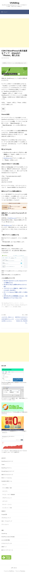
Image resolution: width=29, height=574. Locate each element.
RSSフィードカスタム (6, 477)
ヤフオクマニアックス (6, 543)
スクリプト (5, 491)
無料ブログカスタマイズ (7, 474)
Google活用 (4, 514)
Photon (12, 304)
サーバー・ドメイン (19, 303)
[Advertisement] (14, 32)
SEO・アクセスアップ (6, 521)
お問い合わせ (14, 567)
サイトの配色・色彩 (7, 487)
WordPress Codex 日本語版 (7, 536)
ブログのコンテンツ (6, 517)
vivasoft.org (4, 533)
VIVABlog (14, 3)
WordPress (11, 571)
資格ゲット (4, 546)
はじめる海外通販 (5, 540)
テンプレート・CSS (7, 507)
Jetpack (8, 304)
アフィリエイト (5, 524)
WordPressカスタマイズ (7, 461)
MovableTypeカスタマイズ (7, 471)
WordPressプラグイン (9, 303)
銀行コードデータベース (7, 550)
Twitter (3, 464)
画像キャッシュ (8, 306)
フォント (4, 484)
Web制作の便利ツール (6, 481)
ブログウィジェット (7, 497)
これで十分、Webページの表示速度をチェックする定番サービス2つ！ (7, 318)
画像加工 (3, 511)
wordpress (17, 304)
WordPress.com (8, 158)
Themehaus (22, 571)
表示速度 (15, 306)
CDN (5, 304)
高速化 (19, 306)
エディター (5, 501)
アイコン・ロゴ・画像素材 (8, 494)
